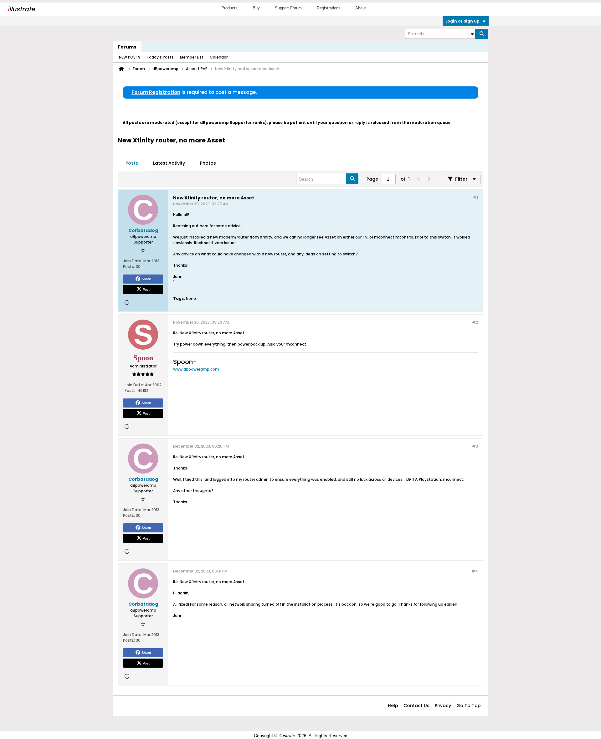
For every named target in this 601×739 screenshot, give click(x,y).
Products (229, 8)
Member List (191, 57)
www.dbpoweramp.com (196, 369)
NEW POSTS (129, 57)
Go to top (468, 705)
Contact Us (416, 705)
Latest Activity (169, 163)
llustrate (21, 9)
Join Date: (132, 261)
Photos (208, 163)
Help (393, 705)
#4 (474, 571)
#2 (475, 322)
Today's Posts (160, 57)
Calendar (219, 57)
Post (146, 289)
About (360, 8)
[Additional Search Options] (472, 34)
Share (146, 279)
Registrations (329, 8)
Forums (127, 47)
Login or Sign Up (462, 21)
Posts (132, 163)
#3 (475, 446)
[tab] (132, 163)
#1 (475, 197)
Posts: (129, 266)
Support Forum (288, 8)
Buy (256, 8)
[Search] (481, 34)
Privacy (443, 705)
